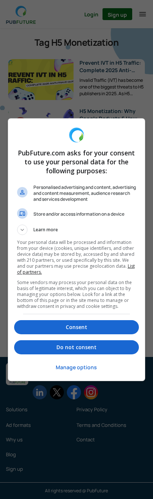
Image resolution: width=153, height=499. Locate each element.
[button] (76, 230)
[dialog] (77, 249)
